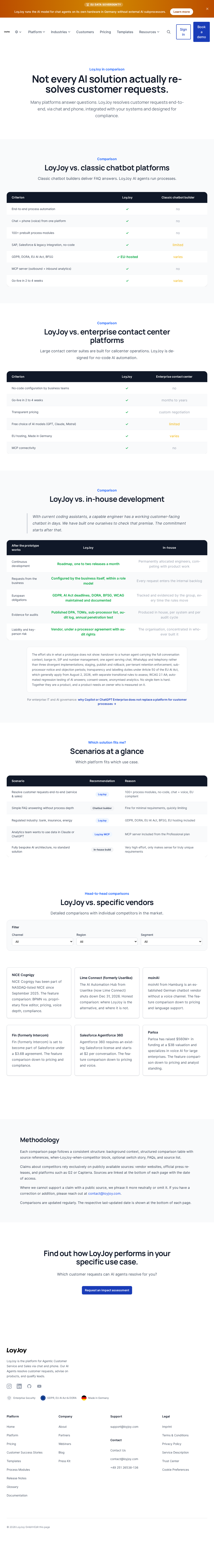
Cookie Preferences (175, 1469)
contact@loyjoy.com (104, 1193)
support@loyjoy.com (124, 1426)
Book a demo (201, 32)
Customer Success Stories (24, 1452)
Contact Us (118, 1450)
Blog (62, 1452)
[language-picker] (18, 32)
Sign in (183, 31)
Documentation (17, 1495)
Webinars (65, 1444)
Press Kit (64, 1461)
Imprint (167, 1426)
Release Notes (16, 1478)
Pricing (11, 1444)
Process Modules (18, 1469)
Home (11, 1426)
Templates (14, 1461)
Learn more (181, 11)
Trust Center (170, 1461)
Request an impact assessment (107, 1290)
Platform (12, 1435)
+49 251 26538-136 (124, 1467)
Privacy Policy (171, 1444)
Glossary (12, 1487)
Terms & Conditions (175, 1435)
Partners (64, 1435)
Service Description (175, 1452)
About (63, 1426)
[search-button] (169, 32)
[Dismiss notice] (207, 8)
